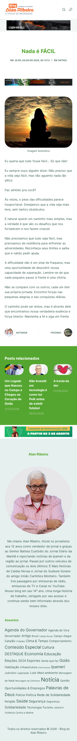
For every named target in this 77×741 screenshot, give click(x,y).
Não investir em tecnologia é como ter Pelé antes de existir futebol (38, 394)
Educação (52, 654)
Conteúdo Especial (23, 647)
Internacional (44, 667)
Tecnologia (34, 707)
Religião (10, 701)
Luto (33, 673)
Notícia (50, 679)
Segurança (37, 701)
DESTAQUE (14, 654)
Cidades (20, 641)
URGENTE (59, 707)
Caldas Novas (46, 636)
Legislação (23, 673)
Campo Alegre (62, 636)
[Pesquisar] (63, 9)
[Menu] (70, 9)
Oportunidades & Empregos (25, 688)
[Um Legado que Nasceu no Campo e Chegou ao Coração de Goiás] (14, 369)
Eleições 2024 (15, 661)
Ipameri (58, 666)
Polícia (20, 695)
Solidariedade (15, 707)
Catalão (10, 641)
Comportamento (60, 641)
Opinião (65, 680)
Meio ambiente (47, 673)
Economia (33, 653)
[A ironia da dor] (62, 369)
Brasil (35, 636)
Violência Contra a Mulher (19, 712)
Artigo (62, 60)
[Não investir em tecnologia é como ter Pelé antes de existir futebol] (38, 369)
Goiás (64, 660)
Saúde (22, 701)
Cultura (48, 647)
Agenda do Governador (26, 630)
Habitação (12, 667)
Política (31, 695)
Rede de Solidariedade (53, 695)
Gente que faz (49, 660)
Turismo (47, 707)
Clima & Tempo (37, 641)
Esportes (33, 661)
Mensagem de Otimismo (27, 680)
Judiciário (10, 672)
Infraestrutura (28, 667)
